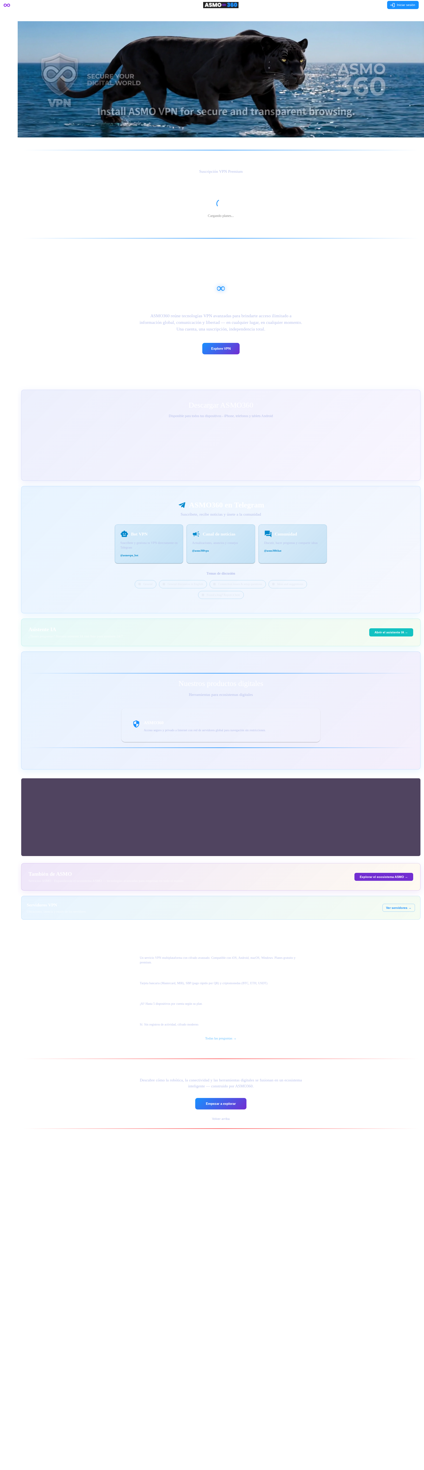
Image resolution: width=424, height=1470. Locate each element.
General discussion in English (185, 584)
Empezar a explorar (221, 1103)
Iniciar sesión (406, 5)
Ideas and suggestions (290, 584)
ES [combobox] (376, 5)
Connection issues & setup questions (240, 584)
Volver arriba (221, 1119)
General (148, 584)
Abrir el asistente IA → (391, 632)
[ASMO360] (221, 15)
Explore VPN (221, 348)
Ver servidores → (398, 908)
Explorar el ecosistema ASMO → (384, 877)
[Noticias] (236, 15)
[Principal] (205, 15)
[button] (9, 16)
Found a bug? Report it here (223, 594)
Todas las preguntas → (221, 1038)
